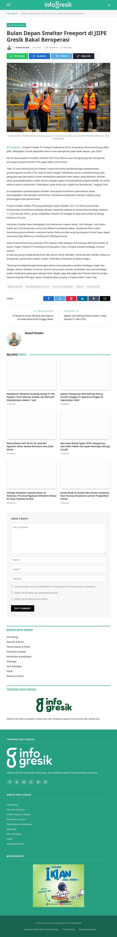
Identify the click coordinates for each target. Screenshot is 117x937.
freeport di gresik (63, 286)
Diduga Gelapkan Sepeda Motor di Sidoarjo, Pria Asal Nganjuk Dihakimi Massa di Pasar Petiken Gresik (32, 495)
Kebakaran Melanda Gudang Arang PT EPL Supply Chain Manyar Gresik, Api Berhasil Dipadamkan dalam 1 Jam (31, 397)
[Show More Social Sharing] (98, 56)
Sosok (9, 671)
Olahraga (11, 661)
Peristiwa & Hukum (16, 651)
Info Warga (12, 637)
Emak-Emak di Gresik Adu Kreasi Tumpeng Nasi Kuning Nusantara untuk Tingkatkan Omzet (84, 495)
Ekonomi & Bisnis (16, 25)
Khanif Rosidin (22, 48)
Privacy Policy (69, 929)
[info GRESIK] (58, 5)
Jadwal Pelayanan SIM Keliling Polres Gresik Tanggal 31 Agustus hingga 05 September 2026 (81, 397)
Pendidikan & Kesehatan (19, 656)
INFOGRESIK (13, 147)
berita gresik (15, 286)
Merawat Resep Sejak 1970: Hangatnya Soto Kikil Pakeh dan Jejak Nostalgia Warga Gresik (85, 446)
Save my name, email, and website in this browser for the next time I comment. (55, 586)
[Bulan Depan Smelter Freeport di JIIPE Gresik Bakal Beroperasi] (58, 131)
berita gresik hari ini (37, 286)
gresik (79, 286)
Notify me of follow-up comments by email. (36, 592)
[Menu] (9, 5)
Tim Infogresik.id (73, 923)
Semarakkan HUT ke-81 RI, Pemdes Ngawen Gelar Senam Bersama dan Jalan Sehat (30, 446)
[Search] (108, 5)
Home (24, 13)
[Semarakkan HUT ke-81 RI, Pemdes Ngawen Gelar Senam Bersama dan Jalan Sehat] (32, 424)
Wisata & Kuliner (15, 676)
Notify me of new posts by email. (31, 599)
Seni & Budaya (14, 666)
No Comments (52, 48)
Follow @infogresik (87, 929)
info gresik (93, 286)
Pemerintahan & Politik (18, 646)
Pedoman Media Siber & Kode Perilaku (41, 929)
